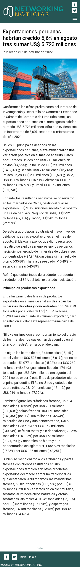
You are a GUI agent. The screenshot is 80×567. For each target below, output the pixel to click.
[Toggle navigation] (74, 18)
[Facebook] (7, 557)
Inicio (23, 557)
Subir (40, 548)
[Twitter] (14, 557)
